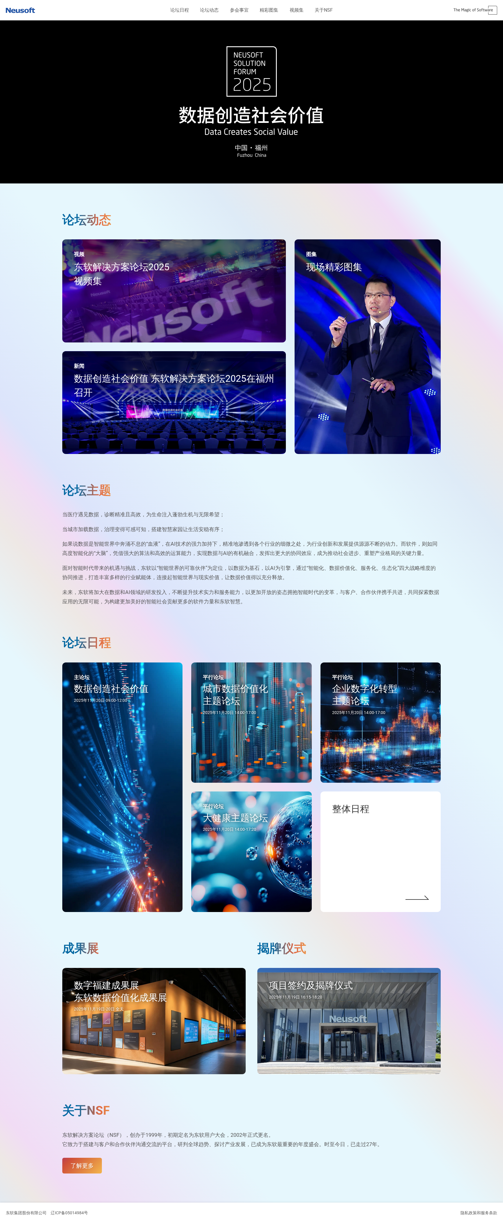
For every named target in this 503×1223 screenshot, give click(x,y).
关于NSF (324, 10)
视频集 (297, 10)
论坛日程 (179, 10)
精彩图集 (269, 10)
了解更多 (82, 1165)
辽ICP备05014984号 (69, 1212)
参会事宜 (239, 10)
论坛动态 (209, 10)
